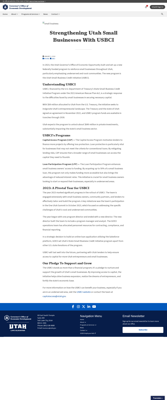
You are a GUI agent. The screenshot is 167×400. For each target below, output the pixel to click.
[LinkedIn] (88, 306)
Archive (46, 59)
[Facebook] (73, 306)
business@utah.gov (49, 328)
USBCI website (84, 292)
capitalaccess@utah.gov (54, 296)
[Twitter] (83, 306)
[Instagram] (78, 306)
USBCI (53, 59)
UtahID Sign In (157, 7)
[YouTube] (94, 306)
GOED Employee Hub (87, 333)
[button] (158, 398)
